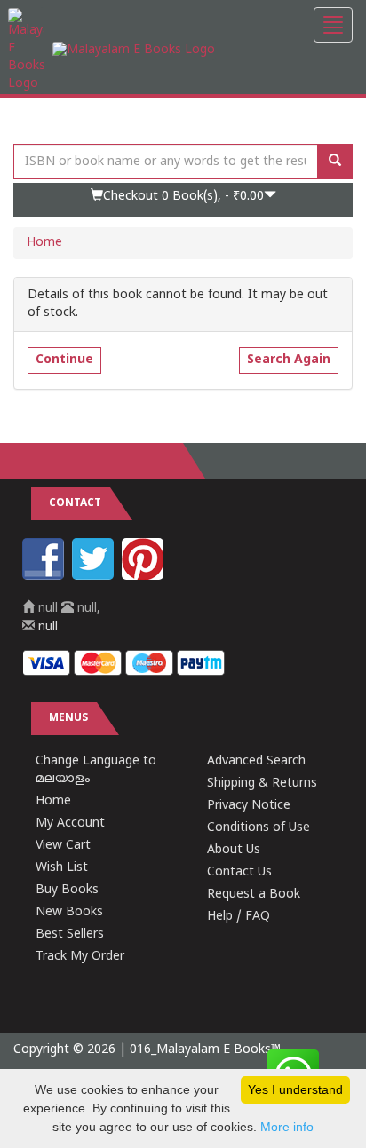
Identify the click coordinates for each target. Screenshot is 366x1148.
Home (44, 242)
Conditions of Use (258, 827)
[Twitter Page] (95, 576)
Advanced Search (256, 761)
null (46, 627)
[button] (183, 200)
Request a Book (253, 894)
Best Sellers (70, 934)
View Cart (63, 845)
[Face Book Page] (45, 576)
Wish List (62, 867)
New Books (69, 912)
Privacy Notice (248, 805)
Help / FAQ (238, 916)
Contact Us (239, 872)
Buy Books (67, 890)
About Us (233, 850)
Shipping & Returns (262, 783)
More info (287, 1127)
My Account (70, 823)
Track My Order (80, 956)
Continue (64, 360)
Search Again (288, 360)
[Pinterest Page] (145, 576)
